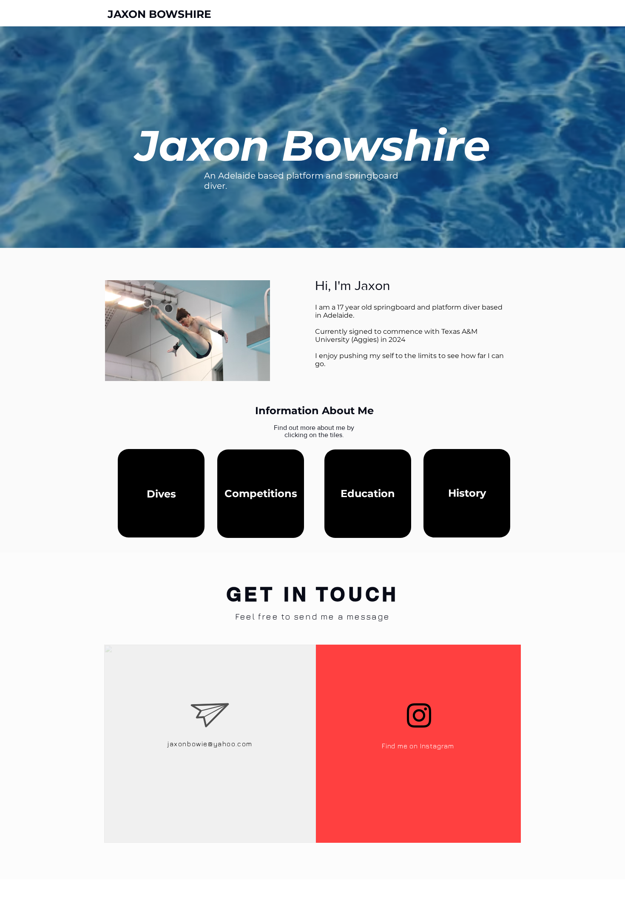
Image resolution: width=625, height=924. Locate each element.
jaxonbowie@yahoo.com (210, 744)
